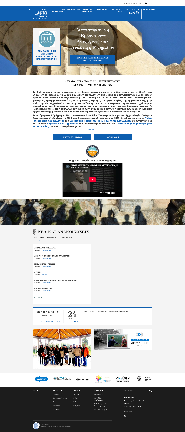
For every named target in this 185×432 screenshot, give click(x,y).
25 (75, 321)
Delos (75, 402)
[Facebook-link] (151, 3)
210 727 (130, 406)
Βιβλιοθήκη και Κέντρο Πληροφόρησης (102, 405)
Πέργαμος (76, 406)
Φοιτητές (56, 406)
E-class (75, 398)
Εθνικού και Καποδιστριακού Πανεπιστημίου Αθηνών (100, 120)
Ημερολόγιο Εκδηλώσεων (98, 399)
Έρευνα (55, 402)
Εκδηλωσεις (67, 237)
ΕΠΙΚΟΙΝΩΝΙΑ (149, 9)
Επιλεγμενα (39, 237)
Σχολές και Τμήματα (60, 398)
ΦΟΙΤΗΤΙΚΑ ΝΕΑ (117, 10)
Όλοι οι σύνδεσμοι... (101, 410)
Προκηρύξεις (98, 394)
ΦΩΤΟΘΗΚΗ (102, 9)
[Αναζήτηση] (146, 3)
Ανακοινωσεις (53, 237)
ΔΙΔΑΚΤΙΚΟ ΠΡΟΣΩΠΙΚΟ (87, 10)
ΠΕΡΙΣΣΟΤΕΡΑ (91, 130)
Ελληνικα (127, 3)
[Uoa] (36, 425)
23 (69, 321)
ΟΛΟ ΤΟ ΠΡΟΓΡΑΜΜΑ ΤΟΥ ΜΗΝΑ (50, 321)
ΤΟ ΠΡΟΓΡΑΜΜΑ (57, 10)
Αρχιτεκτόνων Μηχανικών (62, 123)
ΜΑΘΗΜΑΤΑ (72, 9)
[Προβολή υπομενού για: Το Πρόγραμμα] (64, 10)
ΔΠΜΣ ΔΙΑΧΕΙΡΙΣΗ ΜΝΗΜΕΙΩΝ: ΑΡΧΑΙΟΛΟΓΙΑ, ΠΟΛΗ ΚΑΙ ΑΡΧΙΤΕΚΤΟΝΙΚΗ (40, 13)
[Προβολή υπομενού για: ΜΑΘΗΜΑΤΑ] (79, 10)
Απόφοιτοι (56, 409)
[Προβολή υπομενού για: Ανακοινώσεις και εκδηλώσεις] (140, 10)
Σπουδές (56, 394)
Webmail (76, 394)
